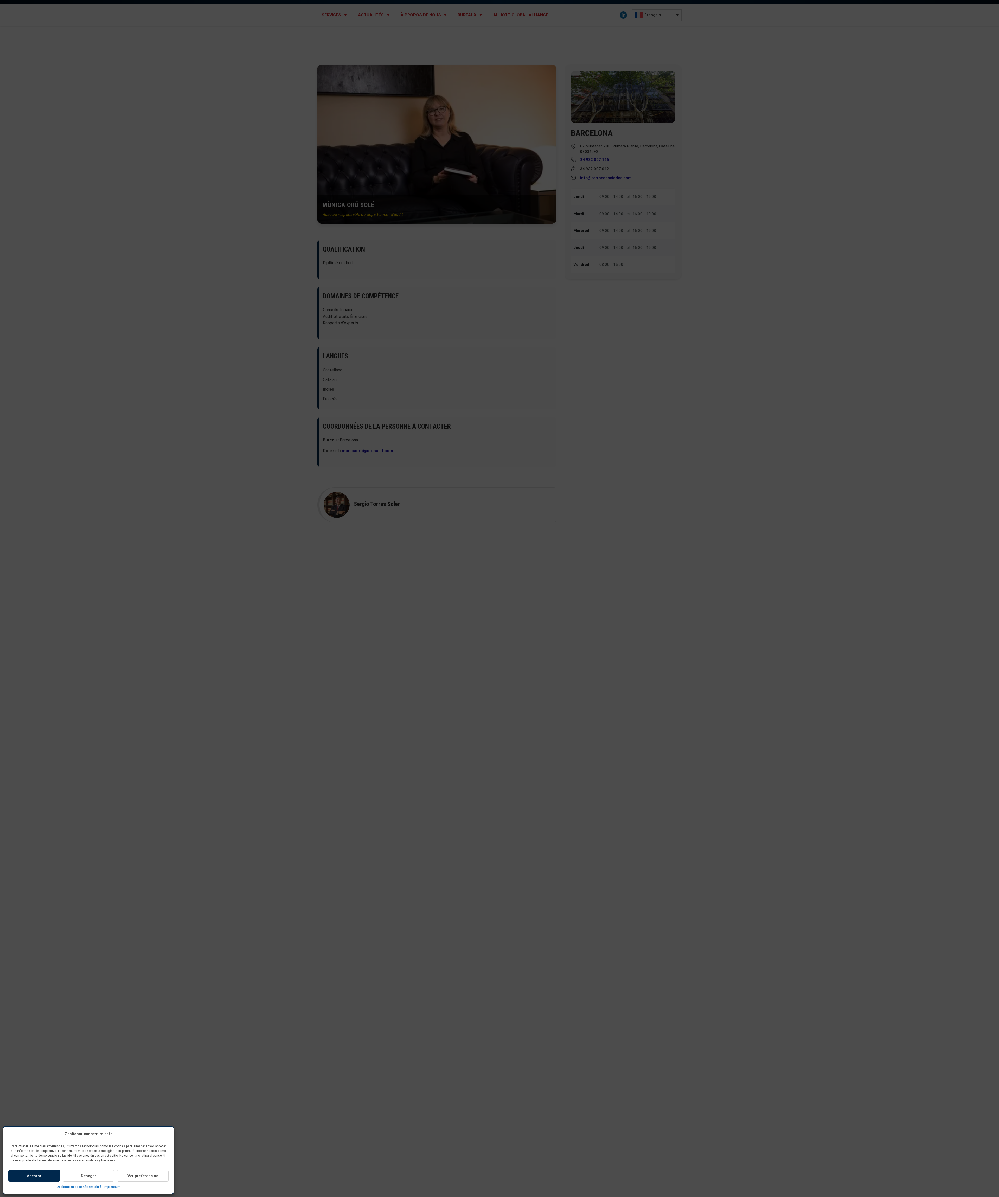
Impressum (112, 1187)
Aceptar (34, 1176)
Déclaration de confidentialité (79, 1187)
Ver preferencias (142, 1176)
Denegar (88, 1176)
